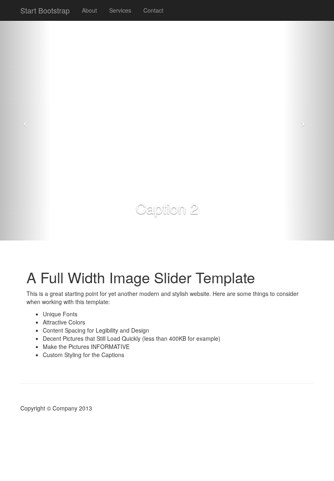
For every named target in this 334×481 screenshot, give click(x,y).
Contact (153, 10)
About (89, 10)
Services (120, 10)
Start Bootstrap (45, 10)
